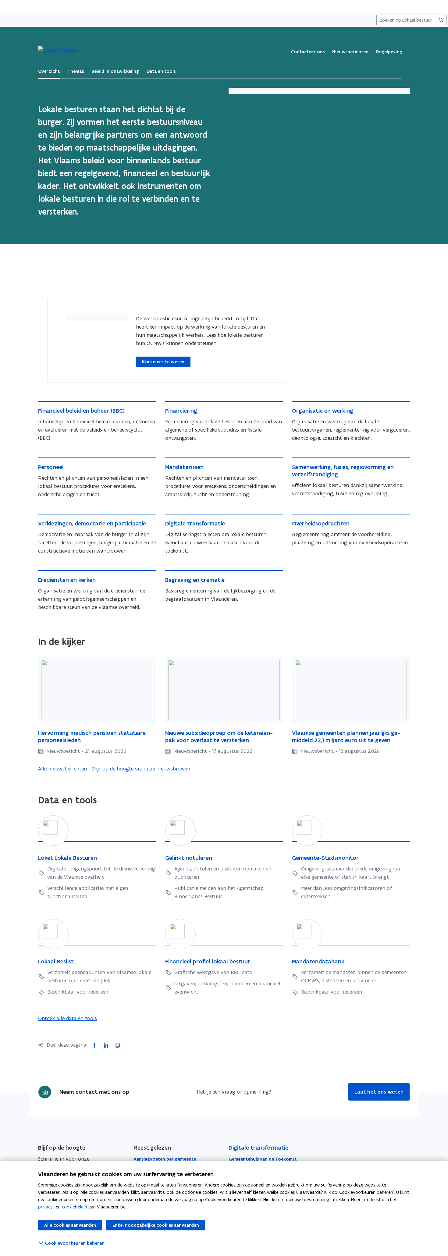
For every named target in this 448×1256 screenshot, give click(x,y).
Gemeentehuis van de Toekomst (263, 1159)
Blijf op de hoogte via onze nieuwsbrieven (140, 768)
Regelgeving (389, 52)
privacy (45, 1207)
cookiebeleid (74, 1207)
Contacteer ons (308, 52)
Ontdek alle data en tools (67, 1018)
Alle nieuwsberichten (62, 768)
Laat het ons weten (379, 1091)
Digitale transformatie (258, 1147)
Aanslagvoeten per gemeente (164, 1159)
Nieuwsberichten (350, 52)
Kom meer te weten (163, 362)
